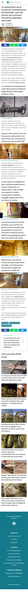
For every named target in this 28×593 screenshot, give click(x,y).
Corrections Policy (14, 554)
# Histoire (5, 323)
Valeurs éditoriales (14, 557)
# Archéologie (6, 326)
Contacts (14, 539)
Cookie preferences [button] (14, 576)
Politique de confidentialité (14, 573)
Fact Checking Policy (14, 550)
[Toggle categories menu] (2, 2)
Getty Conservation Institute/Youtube (9, 160)
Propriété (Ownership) (14, 560)
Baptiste (9, 23)
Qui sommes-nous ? (14, 536)
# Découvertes (15, 323)
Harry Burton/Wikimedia (6, 118)
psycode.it (14, 542)
